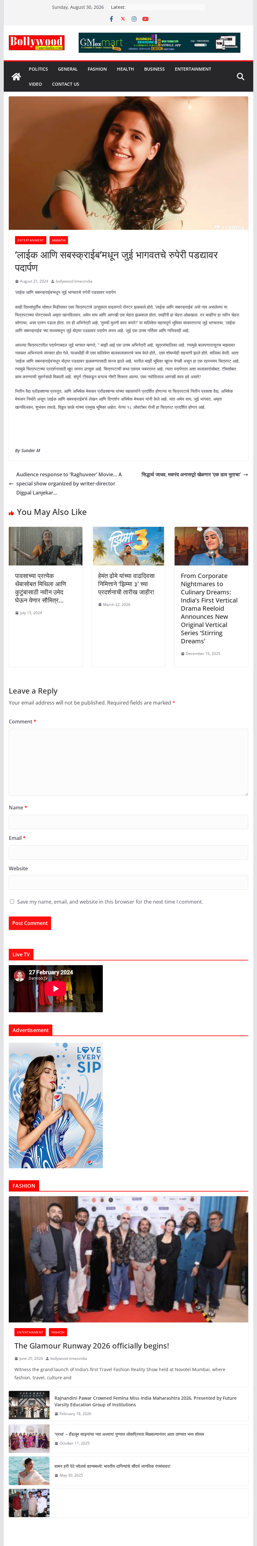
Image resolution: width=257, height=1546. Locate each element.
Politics (38, 69)
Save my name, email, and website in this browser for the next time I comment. (110, 901)
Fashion (97, 69)
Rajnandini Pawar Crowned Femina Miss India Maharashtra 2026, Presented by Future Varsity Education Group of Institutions (146, 1401)
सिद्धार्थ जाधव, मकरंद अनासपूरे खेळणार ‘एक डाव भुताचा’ (191, 474)
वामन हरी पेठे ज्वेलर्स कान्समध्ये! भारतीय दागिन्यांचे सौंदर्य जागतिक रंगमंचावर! (112, 1466)
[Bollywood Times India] (16, 76)
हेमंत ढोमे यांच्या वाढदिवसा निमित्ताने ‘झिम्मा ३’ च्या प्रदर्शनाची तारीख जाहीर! (126, 583)
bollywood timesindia (74, 281)
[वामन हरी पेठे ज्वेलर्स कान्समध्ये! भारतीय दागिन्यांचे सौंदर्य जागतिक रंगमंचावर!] (29, 1471)
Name (18, 807)
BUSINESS (154, 69)
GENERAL (68, 69)
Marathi (59, 240)
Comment (22, 721)
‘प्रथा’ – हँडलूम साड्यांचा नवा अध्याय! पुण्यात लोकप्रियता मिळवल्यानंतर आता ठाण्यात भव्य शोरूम (129, 1434)
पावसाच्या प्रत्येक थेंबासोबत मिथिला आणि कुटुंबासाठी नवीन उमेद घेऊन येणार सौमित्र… (40, 587)
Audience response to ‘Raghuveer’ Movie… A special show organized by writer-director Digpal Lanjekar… (69, 483)
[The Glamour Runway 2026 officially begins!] (128, 1259)
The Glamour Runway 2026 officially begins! (91, 1345)
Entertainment (193, 69)
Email (17, 838)
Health (125, 69)
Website (18, 868)
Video (35, 84)
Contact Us (65, 84)
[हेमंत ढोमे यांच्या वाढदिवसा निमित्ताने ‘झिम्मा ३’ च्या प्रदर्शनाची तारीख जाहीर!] (128, 531)
